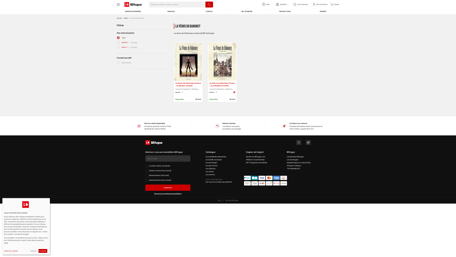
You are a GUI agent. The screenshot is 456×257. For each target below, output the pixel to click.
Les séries (210, 171)
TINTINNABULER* (293, 168)
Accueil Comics (212, 165)
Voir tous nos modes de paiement (219, 182)
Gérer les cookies (11, 251)
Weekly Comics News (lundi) (160, 170)
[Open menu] (118, 4)
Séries (126, 18)
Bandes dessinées (133, 11)
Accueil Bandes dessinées (216, 157)
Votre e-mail (152, 158)
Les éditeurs (211, 168)
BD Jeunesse (247, 11)
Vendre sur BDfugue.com (255, 157)
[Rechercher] (209, 4)
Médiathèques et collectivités (299, 162)
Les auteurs (210, 174)
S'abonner (168, 187)
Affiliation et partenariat (255, 159)
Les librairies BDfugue (295, 157)
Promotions (285, 11)
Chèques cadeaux (294, 165)
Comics (209, 11)
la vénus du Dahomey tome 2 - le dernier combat (188, 84)
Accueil (119, 18)
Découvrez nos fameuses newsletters (168, 194)
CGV (219, 200)
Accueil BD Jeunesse (214, 159)
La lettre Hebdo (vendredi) (159, 166)
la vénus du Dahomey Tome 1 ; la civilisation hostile (222, 84)
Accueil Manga (211, 162)
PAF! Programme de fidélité (256, 162)
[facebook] (298, 142)
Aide (268, 4)
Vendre (323, 11)
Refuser (33, 251)
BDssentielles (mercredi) (159, 175)
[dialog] (26, 226)
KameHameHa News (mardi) (160, 180)
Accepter (43, 251)
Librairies (283, 4)
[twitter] (308, 142)
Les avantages (292, 159)
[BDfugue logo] (133, 4)
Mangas (171, 11)
